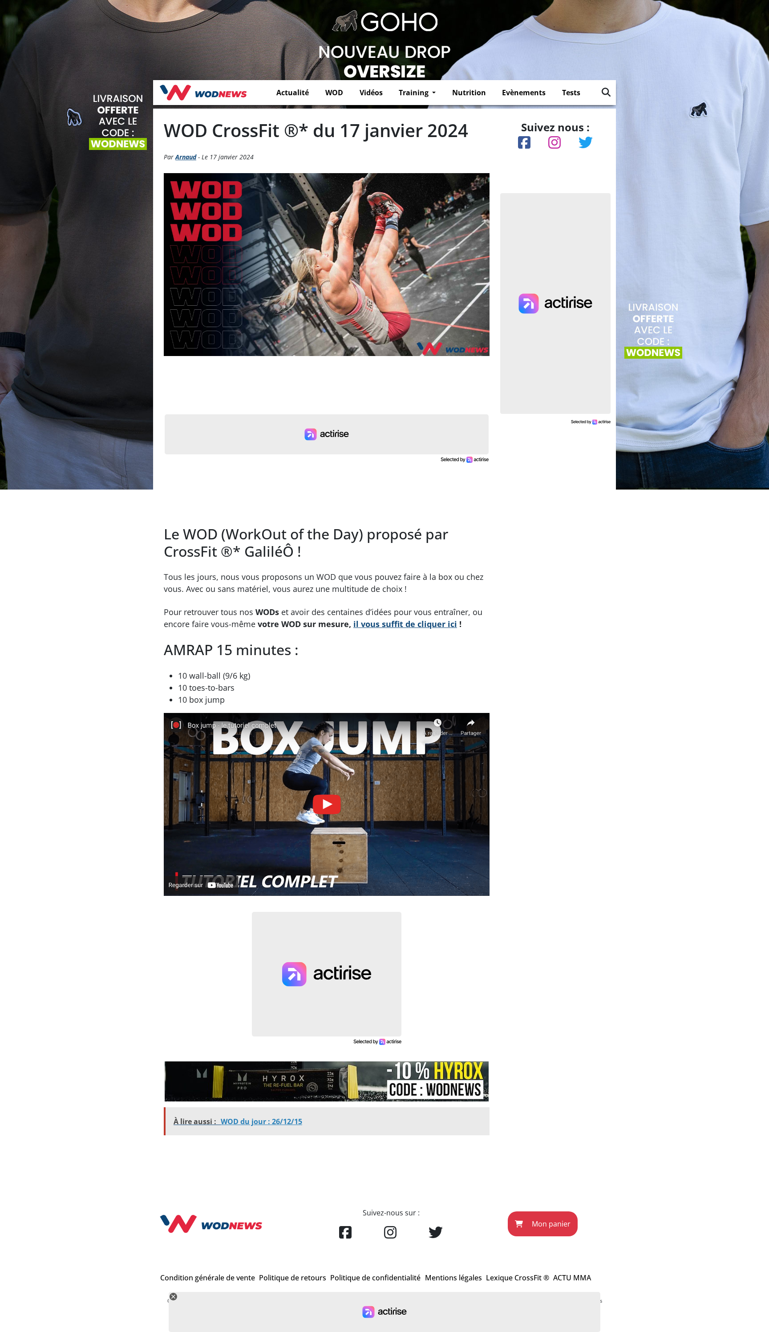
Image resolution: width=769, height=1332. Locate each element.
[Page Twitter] (436, 1232)
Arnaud (185, 157)
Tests (571, 92)
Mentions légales (453, 1278)
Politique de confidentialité (375, 1278)
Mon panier (550, 1224)
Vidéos (371, 92)
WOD (334, 92)
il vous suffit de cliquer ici (405, 624)
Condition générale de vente (207, 1278)
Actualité (292, 92)
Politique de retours (292, 1278)
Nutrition (469, 92)
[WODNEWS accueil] (203, 92)
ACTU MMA (572, 1278)
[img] (606, 92)
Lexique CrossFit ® (517, 1278)
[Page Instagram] (390, 1232)
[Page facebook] (345, 1232)
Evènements (524, 92)
